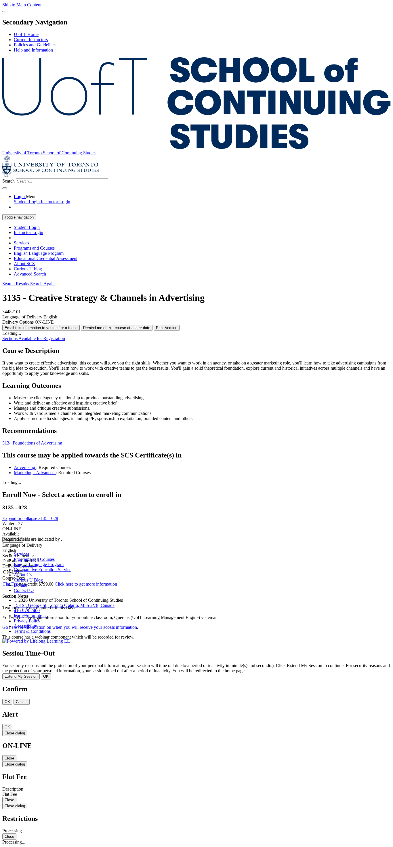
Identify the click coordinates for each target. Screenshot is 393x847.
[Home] (196, 147)
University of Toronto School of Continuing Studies (49, 152)
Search (8, 180)
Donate (20, 585)
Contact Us (24, 590)
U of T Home (26, 34)
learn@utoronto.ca (30, 615)
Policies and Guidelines (35, 44)
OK (46, 676)
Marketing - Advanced (35, 472)
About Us (23, 574)
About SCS (24, 263)
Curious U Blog (28, 580)
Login (20, 196)
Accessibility (25, 626)
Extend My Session (21, 676)
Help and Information (33, 50)
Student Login (27, 227)
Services (21, 242)
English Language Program (39, 253)
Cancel (21, 702)
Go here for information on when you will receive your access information (69, 627)
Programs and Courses (34, 248)
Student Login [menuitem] (27, 201)
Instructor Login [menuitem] (55, 201)
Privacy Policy (27, 620)
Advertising (25, 467)
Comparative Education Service (42, 569)
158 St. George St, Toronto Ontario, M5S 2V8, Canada (64, 605)
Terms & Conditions (32, 631)
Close (9, 758)
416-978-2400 (27, 610)
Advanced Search (30, 273)
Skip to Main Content (21, 4)
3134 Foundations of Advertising (32, 442)
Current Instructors (31, 39)
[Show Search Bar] (4, 11)
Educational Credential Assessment (45, 258)
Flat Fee (11, 584)
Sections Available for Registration (33, 338)
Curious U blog (28, 268)
